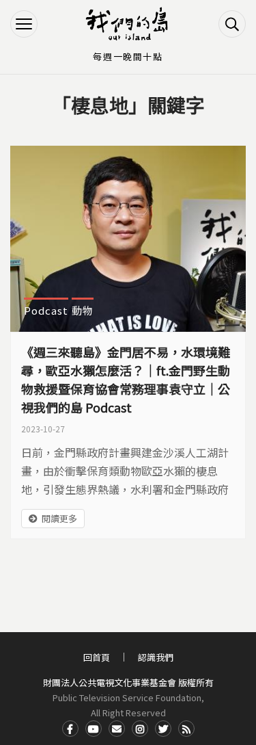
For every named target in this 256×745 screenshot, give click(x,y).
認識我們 (155, 657)
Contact (117, 728)
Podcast (46, 310)
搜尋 (232, 24)
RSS (186, 728)
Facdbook (70, 728)
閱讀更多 (59, 518)
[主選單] (24, 24)
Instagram (140, 728)
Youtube (93, 728)
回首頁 (96, 657)
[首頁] (128, 24)
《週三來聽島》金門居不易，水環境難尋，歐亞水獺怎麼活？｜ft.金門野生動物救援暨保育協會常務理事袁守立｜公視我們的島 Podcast (125, 379)
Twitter (163, 728)
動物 (83, 310)
